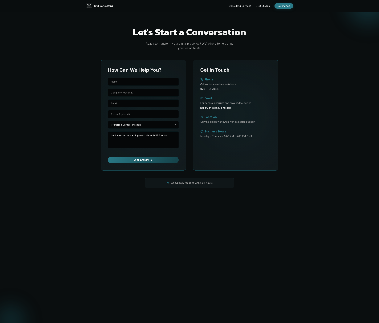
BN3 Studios (263, 5)
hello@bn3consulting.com (216, 107)
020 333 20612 (209, 89)
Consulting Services (240, 5)
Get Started (283, 5)
